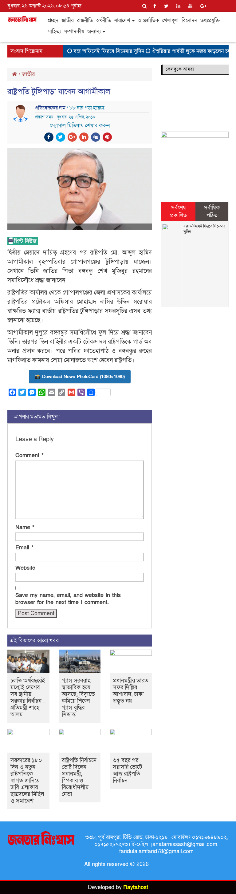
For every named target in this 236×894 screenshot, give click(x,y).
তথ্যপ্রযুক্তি (210, 20)
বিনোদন (189, 20)
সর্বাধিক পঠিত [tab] (212, 211)
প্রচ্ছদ (53, 20)
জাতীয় (67, 20)
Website (25, 568)
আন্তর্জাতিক (148, 20)
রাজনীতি (85, 20)
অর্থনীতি (103, 20)
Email (24, 547)
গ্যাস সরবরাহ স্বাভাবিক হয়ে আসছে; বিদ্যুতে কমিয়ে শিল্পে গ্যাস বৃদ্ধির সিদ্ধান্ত (78, 697)
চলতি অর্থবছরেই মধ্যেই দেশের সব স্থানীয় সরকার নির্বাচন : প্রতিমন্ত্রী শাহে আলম (27, 697)
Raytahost (135, 887)
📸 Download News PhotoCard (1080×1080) (80, 377)
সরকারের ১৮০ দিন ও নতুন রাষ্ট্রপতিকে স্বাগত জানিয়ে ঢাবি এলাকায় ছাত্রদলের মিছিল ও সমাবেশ (27, 781)
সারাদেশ (123, 20)
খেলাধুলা (170, 20)
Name (24, 527)
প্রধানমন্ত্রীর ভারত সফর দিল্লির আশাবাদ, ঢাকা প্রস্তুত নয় (130, 691)
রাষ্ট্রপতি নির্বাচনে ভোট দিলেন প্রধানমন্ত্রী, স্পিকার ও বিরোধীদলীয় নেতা (79, 777)
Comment (29, 455)
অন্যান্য (94, 31)
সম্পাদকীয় (74, 31)
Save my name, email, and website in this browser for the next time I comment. (68, 599)
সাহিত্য (54, 31)
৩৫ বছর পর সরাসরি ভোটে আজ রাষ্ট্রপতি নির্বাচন (127, 771)
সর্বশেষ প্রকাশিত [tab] (178, 211)
